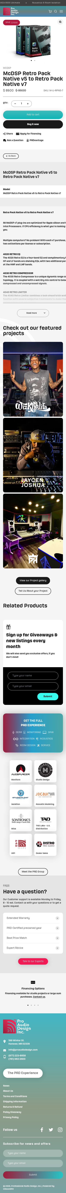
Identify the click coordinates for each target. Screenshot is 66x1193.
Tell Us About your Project (33, 591)
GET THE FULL (33, 723)
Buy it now (33, 124)
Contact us (39, 997)
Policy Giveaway (12, 1112)
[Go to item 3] (34, 1005)
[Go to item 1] (31, 60)
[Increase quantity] (28, 104)
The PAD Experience (23, 1073)
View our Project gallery (33, 581)
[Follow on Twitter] (51, 1129)
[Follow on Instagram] (60, 1129)
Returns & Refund (12, 1107)
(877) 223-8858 (17, 1056)
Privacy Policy (11, 1117)
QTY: (5, 103)
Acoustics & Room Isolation (40, 3)
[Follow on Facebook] (42, 1129)
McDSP (7, 68)
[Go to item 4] (38, 1005)
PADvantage (36, 140)
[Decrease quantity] (15, 104)
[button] (33, 379)
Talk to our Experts (33, 961)
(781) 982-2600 (16, 1059)
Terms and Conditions (15, 1096)
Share (9, 134)
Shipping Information (15, 1102)
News (6, 1086)
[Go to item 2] (34, 60)
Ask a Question (15, 140)
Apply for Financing (30, 134)
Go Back (12, 156)
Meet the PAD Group (33, 872)
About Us (8, 1091)
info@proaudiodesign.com (23, 1050)
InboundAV (8, 1189)
